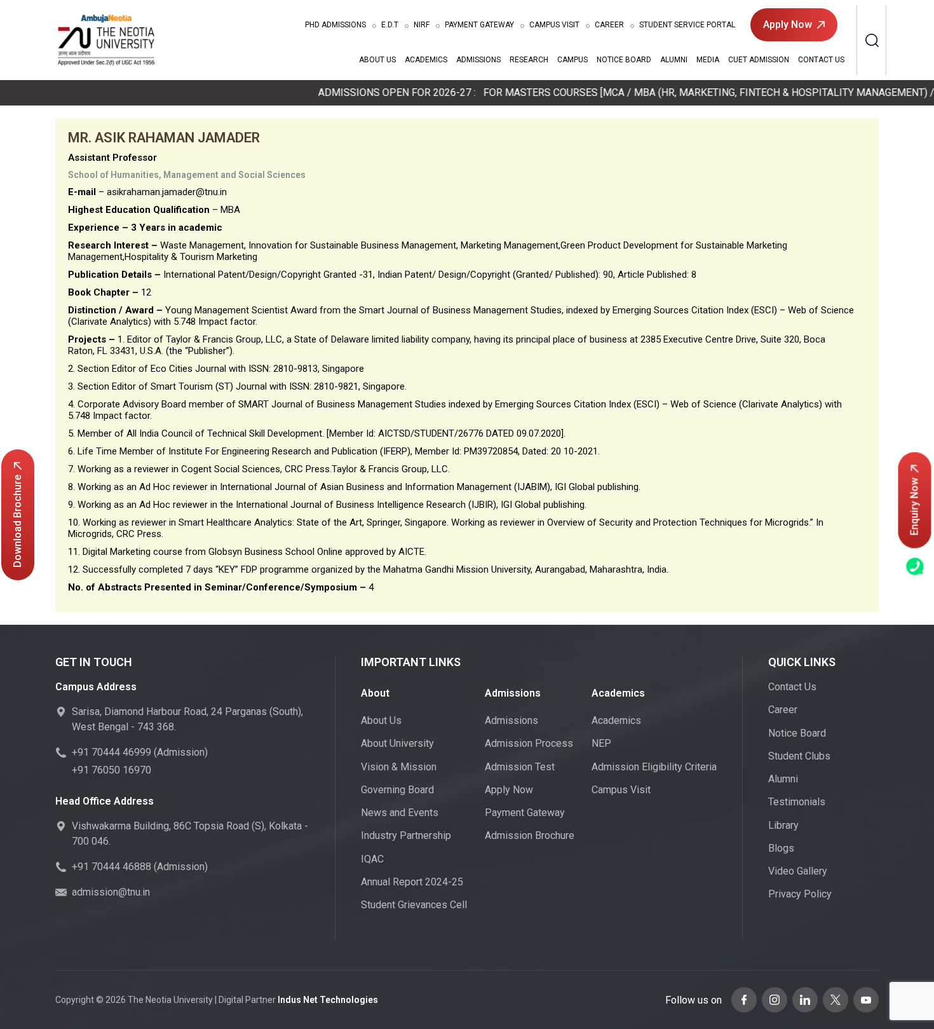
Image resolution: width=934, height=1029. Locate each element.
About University (397, 743)
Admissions (335, 24)
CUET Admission (758, 59)
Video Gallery (797, 871)
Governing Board (397, 790)
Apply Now (787, 24)
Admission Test (520, 767)
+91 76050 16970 (111, 770)
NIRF (422, 24)
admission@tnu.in (111, 892)
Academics (426, 59)
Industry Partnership (406, 835)
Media (707, 59)
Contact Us (821, 59)
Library (783, 825)
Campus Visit (554, 24)
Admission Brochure (529, 835)
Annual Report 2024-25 (412, 882)
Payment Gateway (479, 24)
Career (609, 24)
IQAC (372, 859)
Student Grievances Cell (414, 905)
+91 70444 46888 (111, 867)
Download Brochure (17, 521)
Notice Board (624, 59)
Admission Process (529, 743)
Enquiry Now (915, 506)
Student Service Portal (687, 24)
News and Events (399, 813)
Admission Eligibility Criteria (654, 767)
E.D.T (389, 24)
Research (529, 59)
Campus (572, 59)
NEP (601, 743)
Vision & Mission (399, 767)
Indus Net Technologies (328, 1000)
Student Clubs (799, 756)
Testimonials (796, 802)
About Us (377, 59)
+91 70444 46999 (111, 752)
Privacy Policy (800, 894)
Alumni (673, 59)
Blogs (781, 848)
